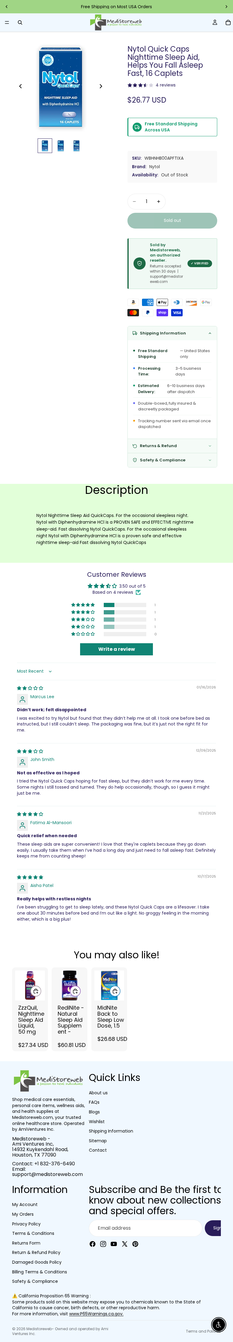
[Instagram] (103, 1244)
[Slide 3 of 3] (76, 145)
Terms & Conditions (33, 1234)
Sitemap (98, 1141)
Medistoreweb (39, 1328)
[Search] (20, 22)
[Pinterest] (135, 1244)
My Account (25, 1205)
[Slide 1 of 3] (45, 145)
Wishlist (97, 1122)
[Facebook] (92, 1244)
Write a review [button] (116, 649)
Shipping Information (111, 1131)
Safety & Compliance (35, 1282)
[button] (83, 605)
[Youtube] (113, 1244)
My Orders (23, 1214)
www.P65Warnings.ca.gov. (96, 1314)
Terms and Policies (203, 1331)
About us (98, 1093)
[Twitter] (124, 1244)
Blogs (94, 1112)
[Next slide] (226, 6)
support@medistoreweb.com (47, 1174)
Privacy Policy (26, 1224)
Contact (98, 1150)
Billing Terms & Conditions (39, 1272)
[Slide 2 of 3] (60, 145)
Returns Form (26, 1243)
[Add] (35, 991)
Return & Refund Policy (36, 1253)
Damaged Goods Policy (37, 1262)
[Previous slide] (6, 6)
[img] (30, 688)
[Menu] (7, 22)
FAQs (94, 1102)
